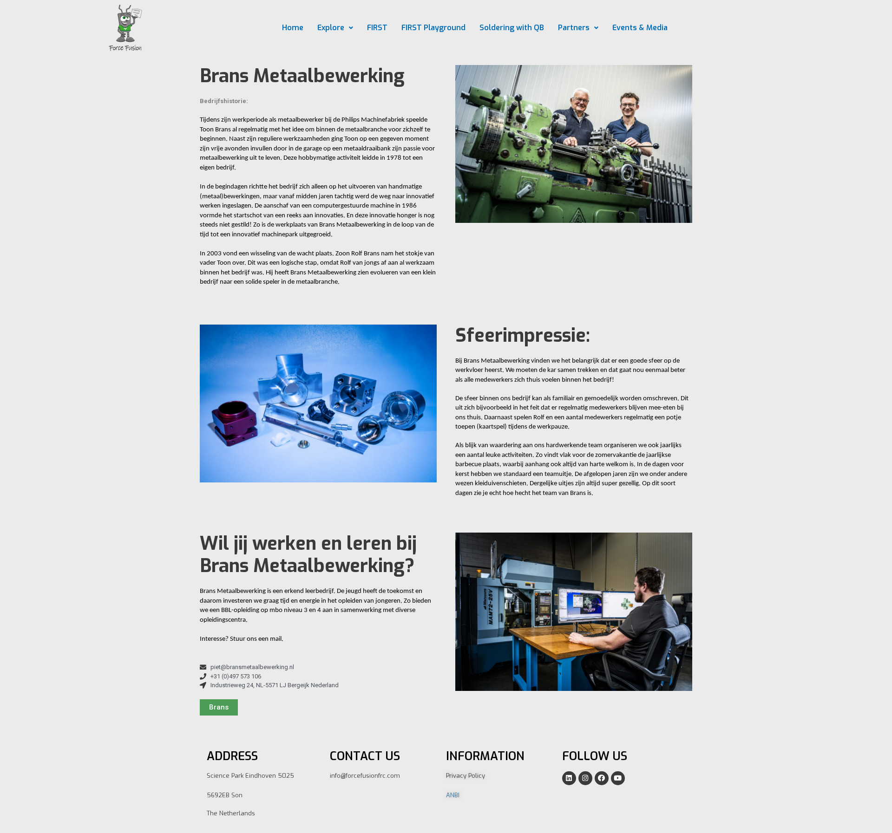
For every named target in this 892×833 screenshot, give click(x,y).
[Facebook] (602, 778)
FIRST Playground (433, 28)
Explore (330, 28)
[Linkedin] (569, 778)
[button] (219, 707)
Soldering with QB (511, 28)
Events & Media (640, 28)
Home (292, 28)
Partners (574, 28)
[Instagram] (585, 778)
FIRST (377, 28)
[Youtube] (618, 778)
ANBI (452, 795)
